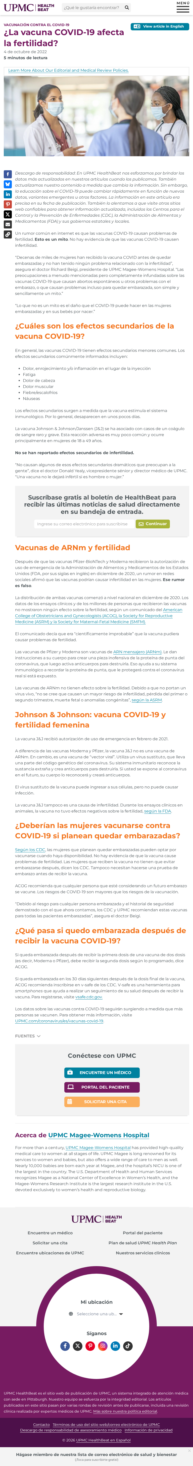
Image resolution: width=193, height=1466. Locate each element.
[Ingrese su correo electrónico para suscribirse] (84, 524)
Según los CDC (30, 849)
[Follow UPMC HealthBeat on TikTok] (128, 1346)
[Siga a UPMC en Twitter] (77, 1346)
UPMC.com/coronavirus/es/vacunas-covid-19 (59, 1021)
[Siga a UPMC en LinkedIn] (115, 1346)
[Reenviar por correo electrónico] (8, 224)
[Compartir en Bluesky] (8, 184)
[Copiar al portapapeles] (8, 234)
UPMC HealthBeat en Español (103, 1440)
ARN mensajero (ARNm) (137, 651)
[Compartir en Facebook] (8, 174)
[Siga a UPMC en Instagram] (103, 1346)
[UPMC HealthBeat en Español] (29, 7)
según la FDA (157, 811)
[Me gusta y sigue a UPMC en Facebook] (65, 1346)
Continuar (155, 523)
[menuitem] (50, 1233)
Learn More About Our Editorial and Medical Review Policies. (68, 70)
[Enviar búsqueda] (127, 7)
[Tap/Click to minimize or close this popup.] (190, 1450)
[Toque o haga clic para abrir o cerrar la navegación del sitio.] (183, 9)
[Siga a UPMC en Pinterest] (90, 1346)
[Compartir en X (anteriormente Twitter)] (8, 214)
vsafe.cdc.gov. (89, 997)
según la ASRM (147, 700)
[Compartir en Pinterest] (8, 204)
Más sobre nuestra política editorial (125, 1411)
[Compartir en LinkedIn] (8, 194)
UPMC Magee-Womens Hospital (98, 1147)
